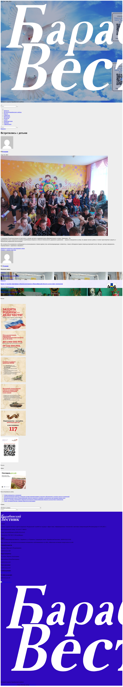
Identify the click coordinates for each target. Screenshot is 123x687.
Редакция (5, 151)
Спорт (6, 119)
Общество (7, 115)
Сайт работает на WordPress (9, 685)
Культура (6, 118)
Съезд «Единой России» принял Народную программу (19, 501)
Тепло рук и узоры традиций (9, 292)
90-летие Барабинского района (13, 112)
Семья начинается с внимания (10, 276)
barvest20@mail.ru (6, 572)
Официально (7, 124)
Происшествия (8, 121)
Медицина (7, 116)
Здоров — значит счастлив (8, 250)
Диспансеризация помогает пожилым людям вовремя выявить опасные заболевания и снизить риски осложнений (36, 496)
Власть (6, 113)
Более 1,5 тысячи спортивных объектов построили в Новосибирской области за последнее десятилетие (32, 284)
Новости (6, 110)
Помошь (6, 122)
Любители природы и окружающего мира (13, 248)
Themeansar (32, 685)
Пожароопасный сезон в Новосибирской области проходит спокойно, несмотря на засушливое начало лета (34, 498)
